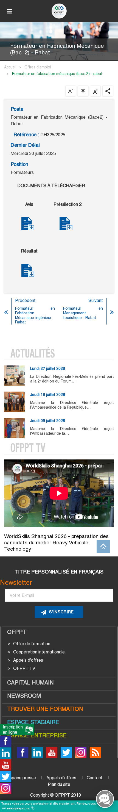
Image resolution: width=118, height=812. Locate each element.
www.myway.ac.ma (19, 808)
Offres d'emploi (37, 67)
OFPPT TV (24, 668)
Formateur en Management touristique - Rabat (83, 313)
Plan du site (59, 784)
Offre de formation (31, 643)
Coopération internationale (39, 652)
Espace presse (21, 777)
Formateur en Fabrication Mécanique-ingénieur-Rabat (35, 315)
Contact (94, 777)
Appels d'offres (28, 660)
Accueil (10, 67)
